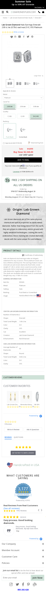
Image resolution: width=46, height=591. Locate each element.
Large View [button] (38, 76)
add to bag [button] (23, 160)
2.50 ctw (22, 106)
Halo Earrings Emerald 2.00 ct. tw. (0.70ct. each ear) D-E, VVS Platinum (22, 26)
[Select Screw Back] (23, 130)
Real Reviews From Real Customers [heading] (21, 505)
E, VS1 (23, 116)
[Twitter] (17, 584)
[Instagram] (11, 584)
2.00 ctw (9, 106)
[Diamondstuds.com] (23, 12)
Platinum (7, 98)
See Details (38, 7)
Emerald (38, 18)
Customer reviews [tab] (12, 377)
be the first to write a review (23, 453)
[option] (10, 83)
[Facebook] (23, 584)
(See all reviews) (12, 508)
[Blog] (35, 584)
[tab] (13, 429)
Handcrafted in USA (26, 465)
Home (5, 18)
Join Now (37, 577)
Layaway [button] (16, 172)
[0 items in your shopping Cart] (43, 12)
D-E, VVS (36, 116)
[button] (11, 37)
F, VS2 (10, 116)
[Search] (7, 12)
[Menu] (3, 12)
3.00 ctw (36, 106)
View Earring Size (36, 143)
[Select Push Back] (9, 130)
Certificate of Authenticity (33, 255)
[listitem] (21, 525)
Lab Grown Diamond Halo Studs (21, 18)
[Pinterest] (28, 584)
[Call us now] (39, 12)
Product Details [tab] (12, 250)
